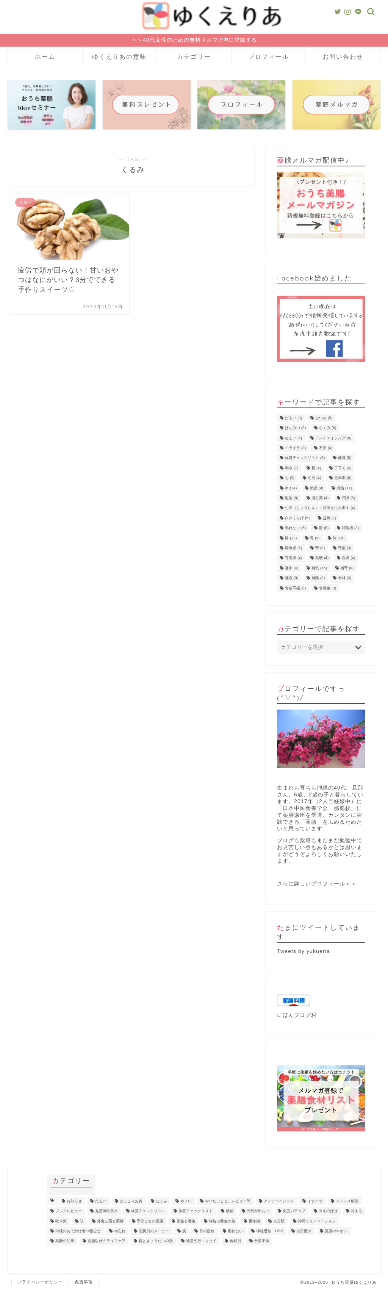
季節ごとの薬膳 (150, 1221)
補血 (291, 578)
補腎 (347, 568)
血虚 (348, 558)
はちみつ (295, 428)
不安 (325, 448)
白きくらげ (297, 518)
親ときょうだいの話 (156, 1241)
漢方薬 (320, 498)
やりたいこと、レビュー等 (227, 1201)
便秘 (229, 1211)
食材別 (235, 1241)
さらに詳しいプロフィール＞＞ (317, 884)
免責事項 (84, 1282)
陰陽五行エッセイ (201, 1241)
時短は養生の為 (222, 1221)
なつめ (323, 418)
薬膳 (322, 558)
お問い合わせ (342, 56)
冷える (356, 1211)
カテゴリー (194, 56)
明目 (314, 478)
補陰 (318, 578)
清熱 (344, 488)
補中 (291, 568)
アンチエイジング (333, 438)
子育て (342, 468)
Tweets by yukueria (303, 951)
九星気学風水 (106, 1211)
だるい (293, 418)
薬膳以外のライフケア (106, 1241)
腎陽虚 (293, 558)
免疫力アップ (294, 1211)
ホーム (45, 56)
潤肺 (348, 498)
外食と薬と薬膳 (110, 1221)
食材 (344, 578)
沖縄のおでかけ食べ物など (78, 1231)
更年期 (342, 478)
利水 (291, 468)
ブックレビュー (68, 1211)
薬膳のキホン (336, 1231)
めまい (293, 438)
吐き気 (61, 1221)
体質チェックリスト (305, 458)
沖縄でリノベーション (317, 1221)
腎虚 (344, 548)
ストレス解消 (347, 1201)
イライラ (295, 448)
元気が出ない (258, 1211)
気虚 (316, 488)
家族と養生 (186, 1221)
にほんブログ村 (297, 1015)
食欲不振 (295, 588)
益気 (329, 518)
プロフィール (268, 56)
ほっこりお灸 (131, 1201)
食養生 (327, 588)
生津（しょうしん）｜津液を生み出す (320, 508)
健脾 (344, 458)
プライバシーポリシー (40, 1282)
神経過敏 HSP (269, 1231)
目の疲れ (206, 1231)
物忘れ (119, 1231)
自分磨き (303, 1231)
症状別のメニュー (154, 1231)
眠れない (295, 528)
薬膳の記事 (64, 1241)
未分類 (279, 1221)
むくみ (327, 428)
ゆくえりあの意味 (119, 56)
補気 (319, 568)
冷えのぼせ (328, 1211)
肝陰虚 (350, 528)
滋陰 (291, 498)
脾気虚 (293, 548)
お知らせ (74, 1201)
